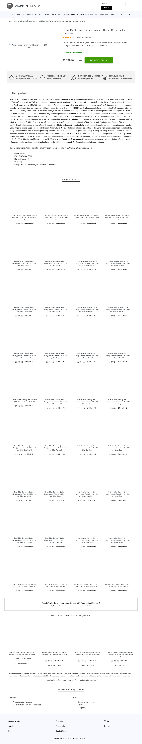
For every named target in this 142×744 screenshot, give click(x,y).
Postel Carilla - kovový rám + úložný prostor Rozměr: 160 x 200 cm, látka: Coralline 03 (24, 448)
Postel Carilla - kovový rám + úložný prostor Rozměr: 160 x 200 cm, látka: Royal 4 (87, 356)
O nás (106, 721)
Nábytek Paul (74, 46)
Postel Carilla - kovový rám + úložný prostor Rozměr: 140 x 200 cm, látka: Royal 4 (118, 356)
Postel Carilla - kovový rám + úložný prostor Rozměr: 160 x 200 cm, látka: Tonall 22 (24, 263)
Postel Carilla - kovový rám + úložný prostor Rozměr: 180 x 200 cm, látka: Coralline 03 (87, 402)
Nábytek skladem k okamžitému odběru (80, 15)
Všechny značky (14, 721)
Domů (11, 15)
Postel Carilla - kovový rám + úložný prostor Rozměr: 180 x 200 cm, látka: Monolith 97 (87, 309)
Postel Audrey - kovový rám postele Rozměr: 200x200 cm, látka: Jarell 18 (24, 217)
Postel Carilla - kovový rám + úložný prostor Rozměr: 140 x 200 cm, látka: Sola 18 (118, 263)
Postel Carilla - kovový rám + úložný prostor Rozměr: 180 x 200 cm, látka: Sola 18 (55, 540)
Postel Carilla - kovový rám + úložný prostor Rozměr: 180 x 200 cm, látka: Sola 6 (118, 448)
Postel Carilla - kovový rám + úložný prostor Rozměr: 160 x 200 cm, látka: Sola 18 (118, 540)
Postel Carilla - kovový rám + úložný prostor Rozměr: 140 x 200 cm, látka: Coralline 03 (87, 448)
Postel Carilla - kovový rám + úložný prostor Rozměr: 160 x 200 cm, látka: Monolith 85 (87, 263)
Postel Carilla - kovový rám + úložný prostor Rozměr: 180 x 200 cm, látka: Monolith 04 (24, 494)
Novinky (11, 726)
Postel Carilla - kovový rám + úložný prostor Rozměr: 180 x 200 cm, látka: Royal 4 (55, 356)
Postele (34, 21)
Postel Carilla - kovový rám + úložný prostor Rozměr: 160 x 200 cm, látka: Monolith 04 (87, 494)
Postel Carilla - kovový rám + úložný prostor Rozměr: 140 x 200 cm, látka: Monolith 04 (24, 540)
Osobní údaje (61, 731)
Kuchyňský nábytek (108, 15)
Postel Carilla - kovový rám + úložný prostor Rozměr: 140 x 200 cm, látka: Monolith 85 (24, 309)
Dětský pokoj (126, 15)
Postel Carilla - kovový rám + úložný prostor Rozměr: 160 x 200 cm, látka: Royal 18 (118, 402)
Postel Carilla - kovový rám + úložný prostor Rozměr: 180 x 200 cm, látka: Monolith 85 (87, 540)
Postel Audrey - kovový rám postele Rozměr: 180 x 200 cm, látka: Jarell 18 (55, 217)
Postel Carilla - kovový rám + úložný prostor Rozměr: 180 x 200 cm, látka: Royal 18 (55, 402)
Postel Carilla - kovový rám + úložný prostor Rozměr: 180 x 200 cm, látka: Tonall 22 (55, 309)
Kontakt (107, 726)
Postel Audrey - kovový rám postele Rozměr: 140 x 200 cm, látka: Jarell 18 (117, 217)
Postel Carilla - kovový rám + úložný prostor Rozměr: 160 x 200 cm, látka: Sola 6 (55, 494)
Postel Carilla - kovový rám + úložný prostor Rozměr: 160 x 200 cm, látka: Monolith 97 (118, 309)
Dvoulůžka (41, 21)
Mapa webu (60, 726)
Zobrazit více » (101, 46)
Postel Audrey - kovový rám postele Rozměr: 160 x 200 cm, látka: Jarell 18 (86, 217)
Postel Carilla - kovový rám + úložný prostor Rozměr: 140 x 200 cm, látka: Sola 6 (118, 494)
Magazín (59, 721)
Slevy (10, 731)
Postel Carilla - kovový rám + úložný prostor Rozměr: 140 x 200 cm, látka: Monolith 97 (24, 356)
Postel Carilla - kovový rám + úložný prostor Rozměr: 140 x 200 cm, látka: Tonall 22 (55, 263)
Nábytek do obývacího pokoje (28, 15)
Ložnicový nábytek (52, 15)
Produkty (16, 21)
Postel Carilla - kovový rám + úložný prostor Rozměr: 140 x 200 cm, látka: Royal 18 (55, 448)
